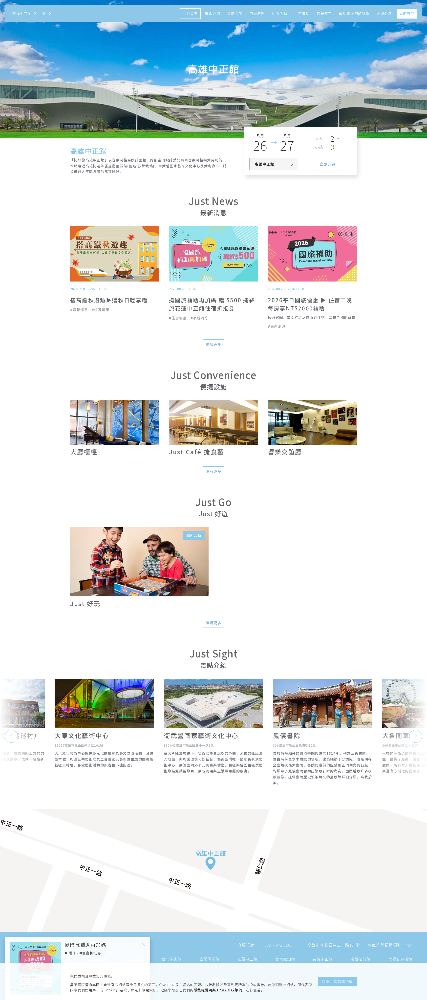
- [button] (327, 138)
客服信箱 (246, 945)
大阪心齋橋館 (400, 958)
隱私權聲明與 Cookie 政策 (216, 989)
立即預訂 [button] (407, 13)
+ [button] (338, 138)
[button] (46, 14)
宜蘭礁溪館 (209, 958)
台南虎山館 (285, 958)
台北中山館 (172, 958)
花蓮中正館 (247, 958)
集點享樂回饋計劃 (354, 13)
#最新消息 (79, 309)
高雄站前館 (360, 958)
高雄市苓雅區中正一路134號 (333, 945)
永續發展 (384, 13)
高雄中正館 (323, 958)
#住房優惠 (100, 309)
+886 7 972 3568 (277, 945)
